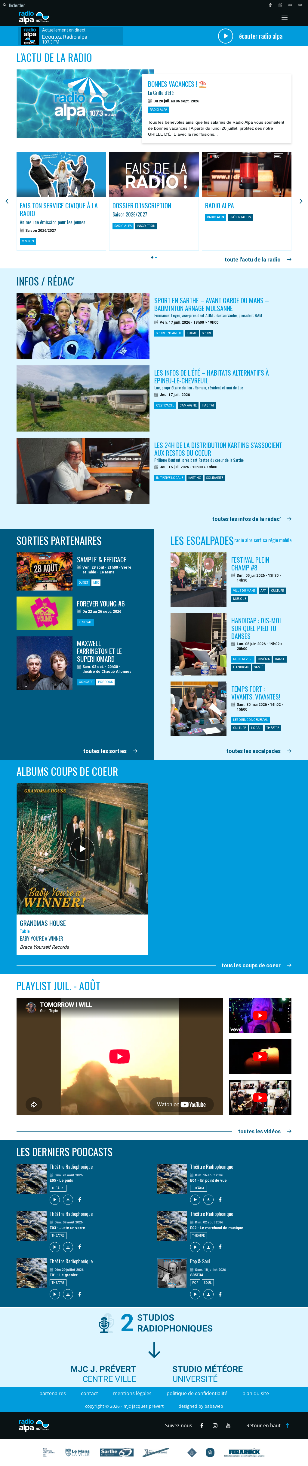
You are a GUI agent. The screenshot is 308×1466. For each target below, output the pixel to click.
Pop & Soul (200, 1261)
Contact (89, 1393)
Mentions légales (132, 1393)
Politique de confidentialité (197, 1393)
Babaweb (214, 1406)
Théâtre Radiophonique (71, 1166)
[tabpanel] (61, 201)
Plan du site (255, 1393)
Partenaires (52, 1393)
